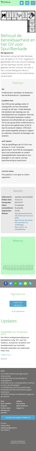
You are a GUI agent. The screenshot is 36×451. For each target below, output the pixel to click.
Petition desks (6, 408)
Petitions (4, 406)
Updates (19, 401)
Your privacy (20, 403)
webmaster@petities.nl (9, 428)
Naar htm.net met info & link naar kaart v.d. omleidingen (23, 222)
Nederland (18, 200)
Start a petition (6, 403)
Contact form (5, 425)
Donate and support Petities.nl (18, 417)
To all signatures (18, 311)
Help (2, 401)
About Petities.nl (22, 406)
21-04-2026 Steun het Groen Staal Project (16, 387)
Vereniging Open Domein (18, 443)
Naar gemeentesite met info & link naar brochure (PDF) (24, 215)
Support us (20, 408)
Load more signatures (18, 303)
